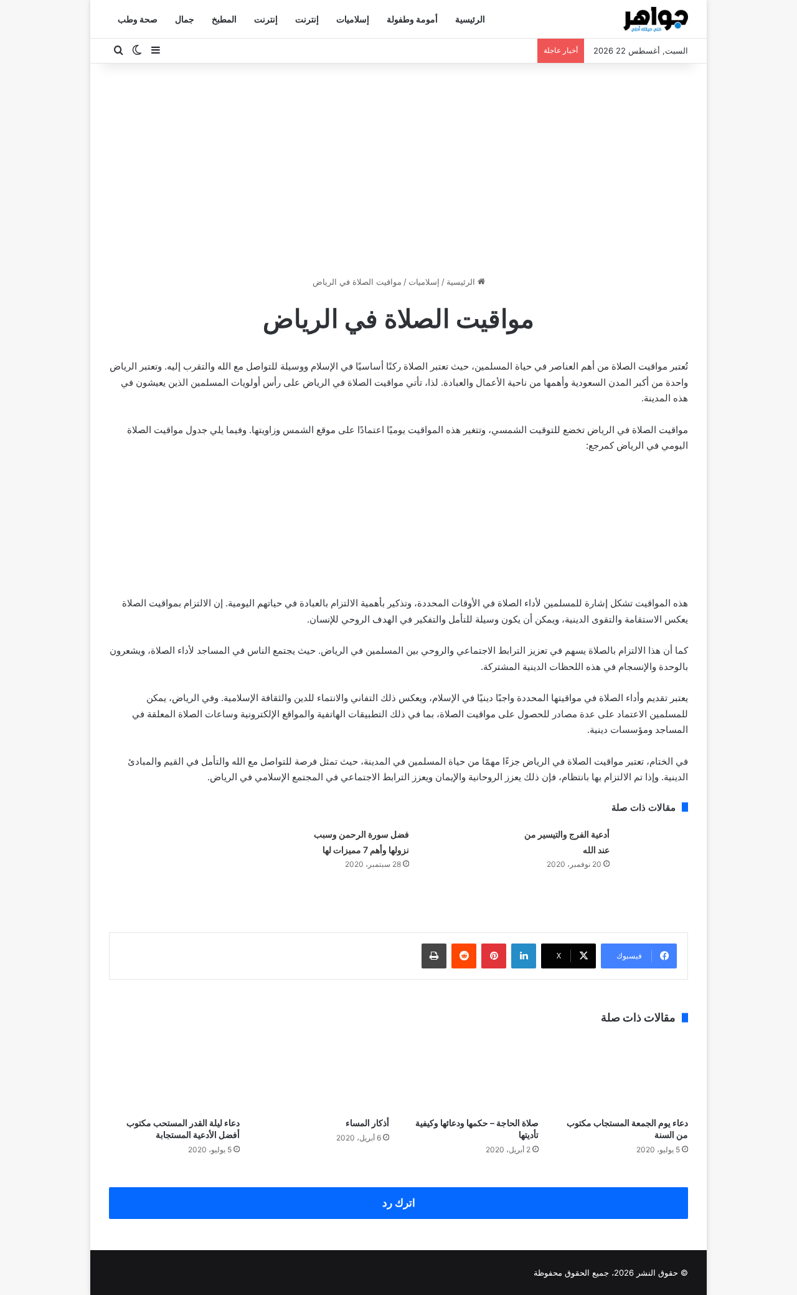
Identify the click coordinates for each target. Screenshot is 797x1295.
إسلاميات (352, 19)
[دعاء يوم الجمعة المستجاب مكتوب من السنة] (622, 1074)
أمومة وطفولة (412, 19)
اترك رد (398, 1203)
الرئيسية (470, 19)
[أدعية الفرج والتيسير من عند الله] (653, 849)
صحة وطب (138, 19)
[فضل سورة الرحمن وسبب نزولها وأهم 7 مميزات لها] (452, 849)
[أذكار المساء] (323, 1074)
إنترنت (307, 19)
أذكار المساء (367, 1122)
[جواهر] (655, 19)
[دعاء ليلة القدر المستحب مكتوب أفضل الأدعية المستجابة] (174, 1074)
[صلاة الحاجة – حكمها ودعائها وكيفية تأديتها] (473, 1074)
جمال (184, 19)
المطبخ (224, 19)
